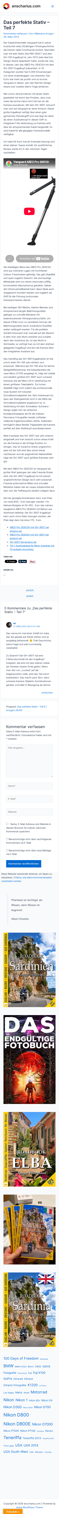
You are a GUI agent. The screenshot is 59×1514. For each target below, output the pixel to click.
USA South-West (15, 1452)
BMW (8, 1365)
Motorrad (39, 1392)
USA (18, 1445)
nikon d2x (34, 1400)
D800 (38, 1366)
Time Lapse (8, 1446)
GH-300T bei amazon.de (23, 542)
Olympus (40, 1431)
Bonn (31, 1366)
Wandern (39, 1452)
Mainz (18, 1392)
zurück (30, 590)
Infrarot (28, 1378)
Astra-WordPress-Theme (29, 1507)
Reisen (49, 1430)
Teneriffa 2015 (48, 1439)
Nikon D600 (28, 1408)
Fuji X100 (39, 1372)
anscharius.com (26, 6)
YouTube (48, 1452)
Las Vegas (8, 1392)
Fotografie (9, 1372)
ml (14, 623)
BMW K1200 (20, 1366)
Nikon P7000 (11, 1430)
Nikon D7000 (42, 1424)
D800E (46, 1366)
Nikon (8, 1399)
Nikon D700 (42, 1407)
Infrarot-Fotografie (14, 1385)
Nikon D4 (46, 1400)
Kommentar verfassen (15, 33)
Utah (31, 1452)
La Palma (42, 1386)
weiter (30, 596)
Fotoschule (22, 1373)
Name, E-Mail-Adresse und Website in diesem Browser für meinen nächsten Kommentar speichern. (28, 828)
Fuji (30, 1373)
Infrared (18, 1378)
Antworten (47, 692)
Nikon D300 (12, 1407)
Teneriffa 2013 (32, 1438)
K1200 (33, 1385)
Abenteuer (44, 1359)
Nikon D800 (16, 1415)
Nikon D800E (17, 1424)
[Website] (29, 812)
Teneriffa (12, 1437)
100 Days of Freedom (21, 1358)
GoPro (7, 1379)
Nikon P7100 (27, 1430)
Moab (26, 1392)
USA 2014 (31, 1445)
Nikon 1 (22, 1400)
